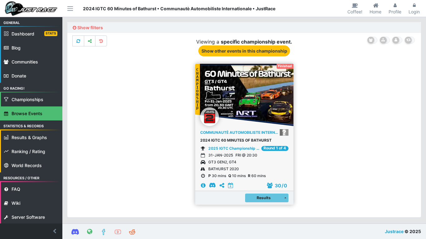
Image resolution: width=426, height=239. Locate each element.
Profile (395, 11)
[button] (31, 231)
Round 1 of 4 (275, 148)
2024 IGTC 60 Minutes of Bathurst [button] (236, 140)
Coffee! (354, 11)
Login (414, 11)
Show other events (244, 51)
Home (375, 11)
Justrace (394, 231)
